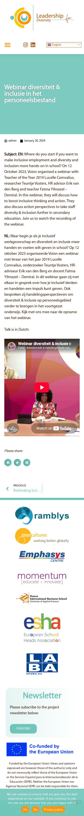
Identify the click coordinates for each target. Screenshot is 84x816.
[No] (77, 802)
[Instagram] (25, 44)
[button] (7, 45)
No (36, 809)
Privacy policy (53, 809)
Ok (25, 809)
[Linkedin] (33, 44)
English (56, 44)
